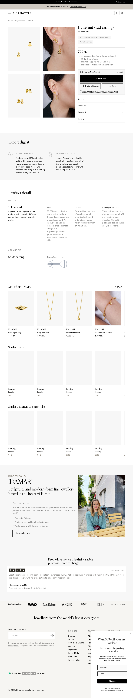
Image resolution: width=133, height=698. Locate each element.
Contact (71, 636)
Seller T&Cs (73, 657)
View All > (120, 287)
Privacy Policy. (13, 646)
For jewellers (120, 2)
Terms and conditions (110, 688)
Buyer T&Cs (73, 653)
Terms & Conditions (43, 643)
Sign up (112, 681)
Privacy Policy (74, 660)
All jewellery (20, 21)
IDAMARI (29, 21)
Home (10, 21)
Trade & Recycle (92, 86)
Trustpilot (42, 588)
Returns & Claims (76, 643)
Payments (72, 650)
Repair (91, 660)
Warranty (72, 646)
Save (114, 86)
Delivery (71, 639)
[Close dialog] (130, 633)
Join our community (78, 7)
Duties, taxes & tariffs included (66, 2)
